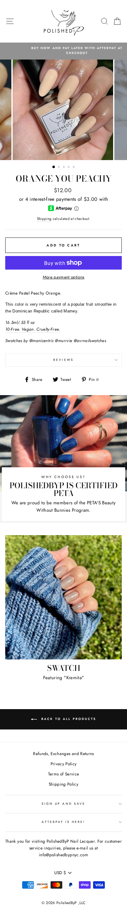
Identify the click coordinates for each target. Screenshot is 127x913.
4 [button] (69, 167)
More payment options (63, 277)
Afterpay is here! (63, 822)
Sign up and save (63, 803)
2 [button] (59, 167)
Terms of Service (63, 774)
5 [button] (74, 167)
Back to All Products (67, 719)
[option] (63, 51)
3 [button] (64, 167)
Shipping (44, 218)
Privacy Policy (64, 764)
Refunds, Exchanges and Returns (63, 753)
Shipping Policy (63, 784)
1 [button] (53, 167)
